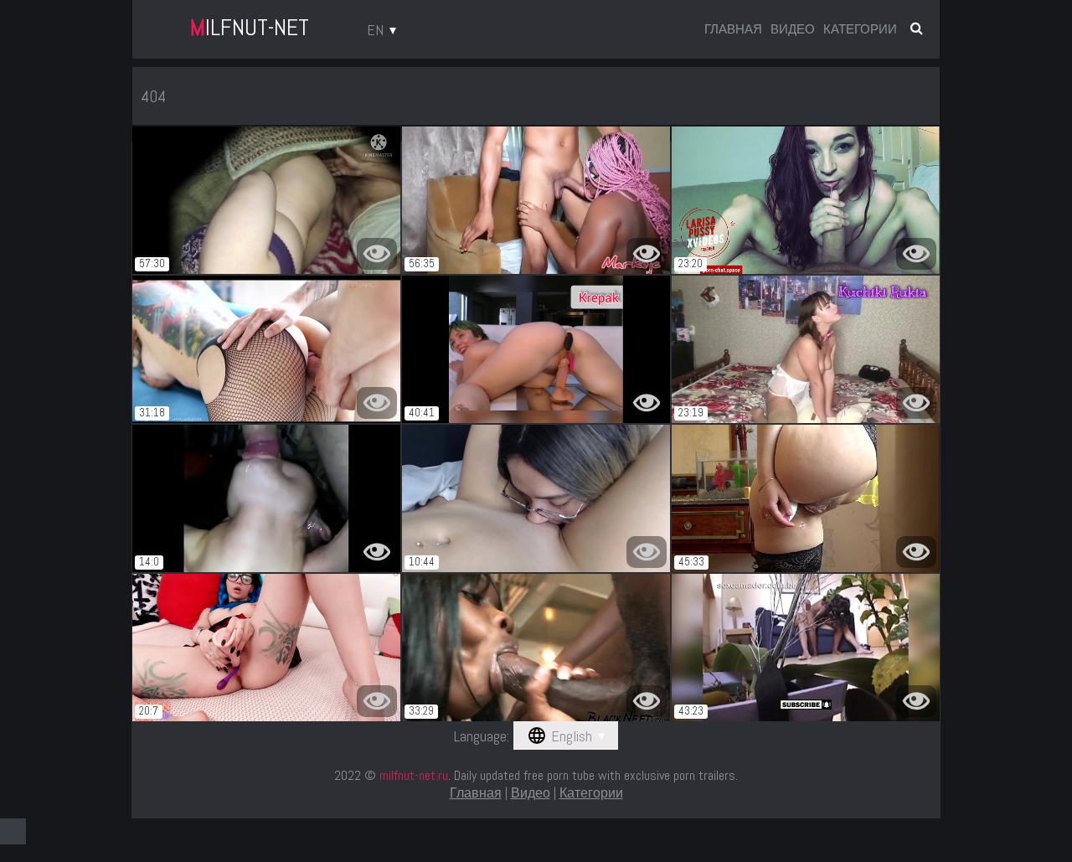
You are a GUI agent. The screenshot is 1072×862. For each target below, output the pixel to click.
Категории (860, 29)
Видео (792, 29)
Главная (733, 29)
